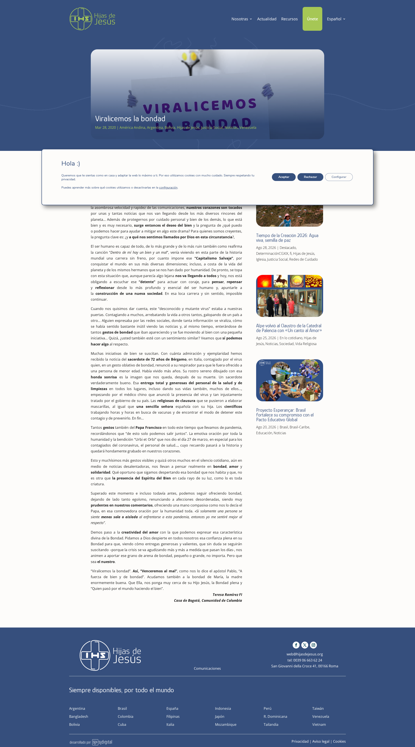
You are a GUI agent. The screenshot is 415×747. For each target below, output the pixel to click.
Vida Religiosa (305, 343)
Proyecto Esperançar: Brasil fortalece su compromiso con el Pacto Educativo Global (285, 414)
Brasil (284, 427)
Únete (312, 18)
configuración (168, 188)
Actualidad (266, 18)
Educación (264, 433)
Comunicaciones (207, 668)
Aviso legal (320, 741)
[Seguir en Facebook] (296, 645)
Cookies (339, 741)
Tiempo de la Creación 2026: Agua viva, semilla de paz (287, 238)
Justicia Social (212, 127)
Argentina (155, 127)
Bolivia (170, 127)
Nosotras (239, 18)
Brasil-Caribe (299, 427)
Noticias (231, 127)
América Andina (132, 127)
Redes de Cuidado (303, 259)
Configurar (339, 177)
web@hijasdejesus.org (305, 654)
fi (291, 253)
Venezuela (247, 127)
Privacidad (300, 741)
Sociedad (286, 343)
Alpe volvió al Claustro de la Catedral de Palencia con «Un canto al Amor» (289, 328)
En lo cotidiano (291, 338)
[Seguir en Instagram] (313, 645)
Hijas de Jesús (188, 127)
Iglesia (261, 259)
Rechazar (310, 177)
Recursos (289, 18)
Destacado (288, 247)
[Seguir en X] (304, 645)
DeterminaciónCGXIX (272, 253)
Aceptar (283, 177)
